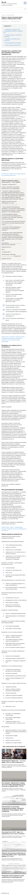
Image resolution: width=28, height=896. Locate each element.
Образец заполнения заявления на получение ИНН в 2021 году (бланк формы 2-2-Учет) (14, 854)
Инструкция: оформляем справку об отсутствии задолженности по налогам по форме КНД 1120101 (13, 784)
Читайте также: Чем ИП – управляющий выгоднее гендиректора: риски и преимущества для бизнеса (13, 529)
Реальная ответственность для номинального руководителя (13, 876)
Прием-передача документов (13, 45)
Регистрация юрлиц (15, 21)
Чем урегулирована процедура (13, 43)
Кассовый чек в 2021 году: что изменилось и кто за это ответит (13, 832)
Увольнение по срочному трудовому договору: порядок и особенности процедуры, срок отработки (13, 809)
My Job (4, 2)
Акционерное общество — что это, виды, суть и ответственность (14, 761)
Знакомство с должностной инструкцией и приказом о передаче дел (13, 31)
